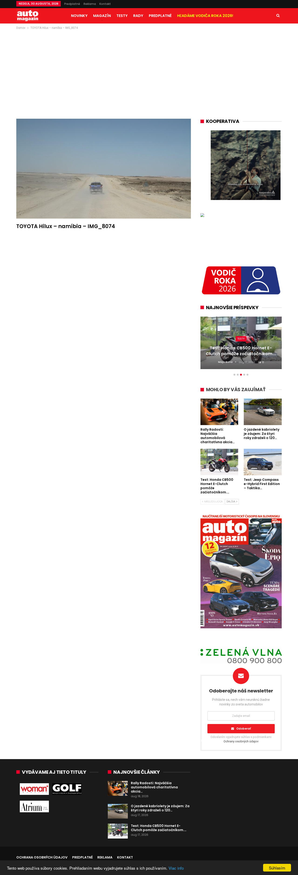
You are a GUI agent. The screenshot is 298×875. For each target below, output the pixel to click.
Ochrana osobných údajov (42, 857)
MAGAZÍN (102, 15)
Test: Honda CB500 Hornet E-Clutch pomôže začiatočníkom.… (158, 827)
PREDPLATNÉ (160, 15)
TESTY (122, 15)
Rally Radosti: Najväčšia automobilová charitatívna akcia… (154, 787)
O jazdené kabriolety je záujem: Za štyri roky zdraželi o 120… (160, 808)
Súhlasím (277, 868)
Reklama (90, 4)
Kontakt (105, 4)
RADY (138, 15)
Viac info (176, 868)
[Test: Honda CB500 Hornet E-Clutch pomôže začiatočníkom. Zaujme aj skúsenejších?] (118, 831)
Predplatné (72, 4)
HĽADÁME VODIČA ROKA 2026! (205, 15)
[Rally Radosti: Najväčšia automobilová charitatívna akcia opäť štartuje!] (118, 788)
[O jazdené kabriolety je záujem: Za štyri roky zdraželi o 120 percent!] (118, 811)
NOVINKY (79, 15)
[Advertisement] (149, 65)
